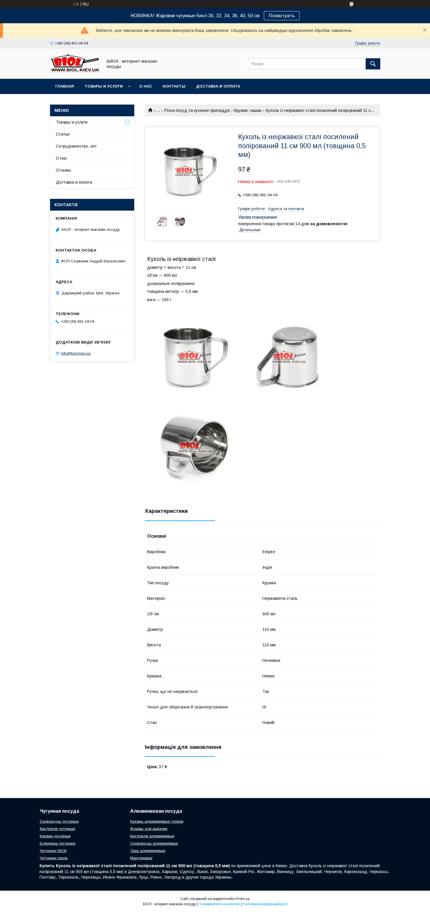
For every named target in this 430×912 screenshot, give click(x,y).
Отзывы (63, 170)
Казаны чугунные (55, 836)
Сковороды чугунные (59, 821)
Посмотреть (282, 15)
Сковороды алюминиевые (154, 843)
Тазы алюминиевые (147, 850)
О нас (145, 86)
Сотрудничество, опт (76, 146)
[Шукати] (373, 63)
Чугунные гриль (54, 858)
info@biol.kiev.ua (75, 353)
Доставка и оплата (218, 86)
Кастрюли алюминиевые (152, 836)
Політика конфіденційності (265, 904)
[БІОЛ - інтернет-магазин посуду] (75, 71)
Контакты (174, 86)
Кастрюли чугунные (57, 828)
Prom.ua (243, 899)
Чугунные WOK (53, 850)
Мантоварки (141, 858)
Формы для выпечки (148, 828)
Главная (64, 86)
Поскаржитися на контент (219, 904)
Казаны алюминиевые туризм (156, 821)
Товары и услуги (104, 86)
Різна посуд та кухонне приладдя (197, 110)
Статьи (63, 134)
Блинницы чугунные (57, 843)
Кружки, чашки (248, 110)
